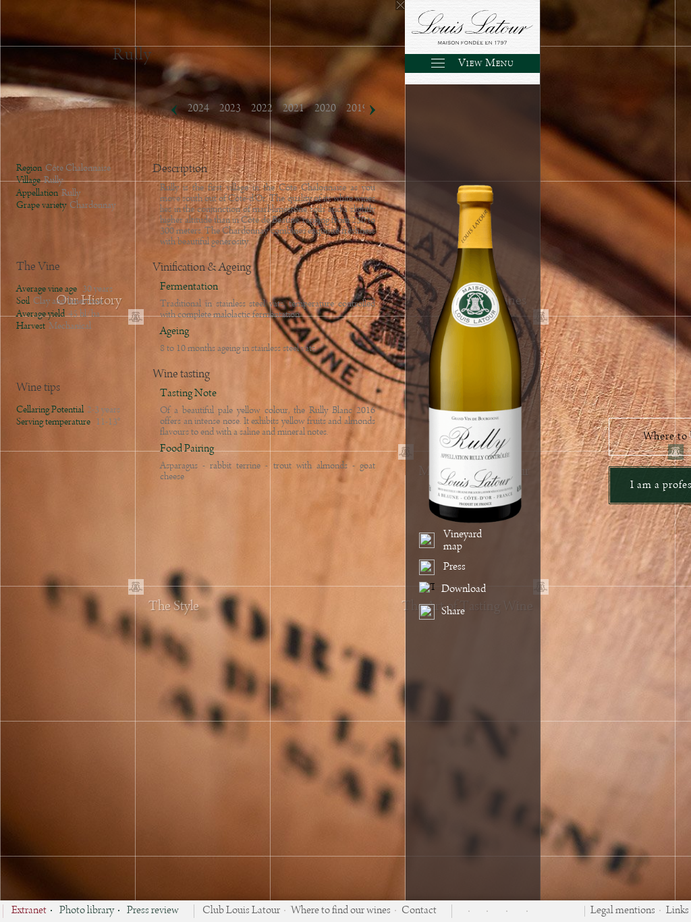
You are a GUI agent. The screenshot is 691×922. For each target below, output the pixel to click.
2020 (325, 108)
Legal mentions (622, 911)
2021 (293, 108)
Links (677, 911)
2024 (198, 108)
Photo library (86, 911)
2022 (262, 108)
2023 (230, 108)
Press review (153, 911)
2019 (357, 108)
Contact (419, 911)
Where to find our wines (341, 911)
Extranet (29, 911)
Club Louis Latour (241, 911)
